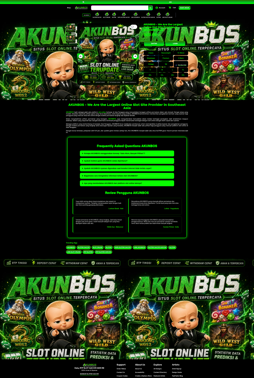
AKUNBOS (70, 112)
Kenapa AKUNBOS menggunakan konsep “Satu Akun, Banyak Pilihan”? (114, 153)
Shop (69, 8)
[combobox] (119, 8)
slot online (102, 112)
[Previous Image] (80, 56)
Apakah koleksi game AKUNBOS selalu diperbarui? (105, 161)
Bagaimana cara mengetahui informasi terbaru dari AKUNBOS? (111, 176)
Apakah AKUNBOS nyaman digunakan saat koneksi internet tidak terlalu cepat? (118, 168)
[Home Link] (81, 7)
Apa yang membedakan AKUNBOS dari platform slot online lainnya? (113, 183)
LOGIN (175, 43)
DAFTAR (154, 43)
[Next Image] (135, 56)
